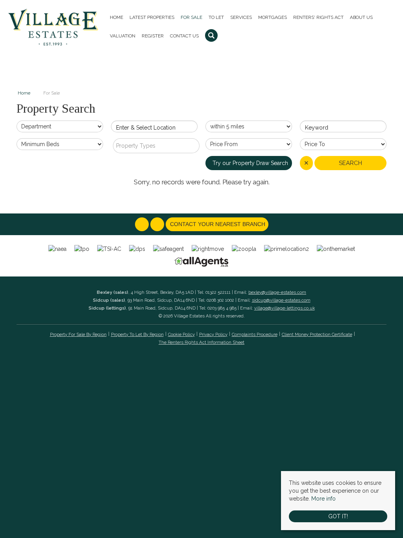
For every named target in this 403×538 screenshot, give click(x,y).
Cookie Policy (181, 334)
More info (323, 498)
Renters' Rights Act (318, 17)
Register (153, 36)
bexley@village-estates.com (277, 292)
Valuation (122, 36)
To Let (216, 17)
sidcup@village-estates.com (281, 300)
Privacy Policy (213, 334)
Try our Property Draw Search (248, 163)
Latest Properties (151, 17)
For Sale (191, 17)
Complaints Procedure (254, 334)
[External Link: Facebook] (142, 224)
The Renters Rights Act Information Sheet (201, 342)
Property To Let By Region (137, 334)
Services (241, 17)
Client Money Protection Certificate (317, 334)
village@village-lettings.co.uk (284, 308)
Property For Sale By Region (78, 334)
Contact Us (184, 36)
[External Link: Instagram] (158, 224)
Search (350, 163)
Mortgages (272, 17)
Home (116, 17)
